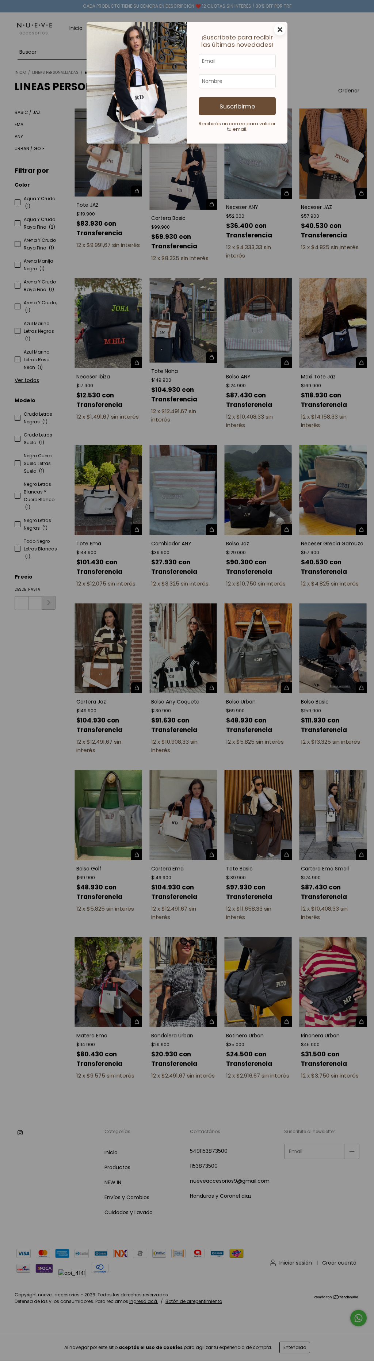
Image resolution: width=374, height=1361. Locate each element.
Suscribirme (237, 106)
